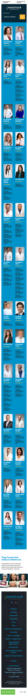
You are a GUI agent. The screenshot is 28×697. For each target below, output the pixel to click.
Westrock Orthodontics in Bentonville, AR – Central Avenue (8, 236)
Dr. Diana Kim (8, 344)
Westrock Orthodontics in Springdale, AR (19, 352)
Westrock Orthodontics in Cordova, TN (19, 155)
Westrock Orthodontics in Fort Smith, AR (19, 185)
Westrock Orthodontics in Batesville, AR (19, 99)
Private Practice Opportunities (14, 643)
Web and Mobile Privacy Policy (14, 651)
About (14, 622)
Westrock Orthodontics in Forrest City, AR (8, 279)
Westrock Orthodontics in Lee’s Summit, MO (8, 441)
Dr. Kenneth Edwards (7, 120)
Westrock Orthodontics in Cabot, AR (19, 95)
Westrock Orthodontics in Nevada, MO (8, 470)
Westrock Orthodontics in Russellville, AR (8, 188)
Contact (13, 661)
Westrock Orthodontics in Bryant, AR (19, 296)
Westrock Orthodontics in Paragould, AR (19, 86)
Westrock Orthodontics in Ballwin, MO (8, 387)
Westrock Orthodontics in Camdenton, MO (8, 324)
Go (22, 17)
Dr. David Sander (18, 430)
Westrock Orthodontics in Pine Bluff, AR (19, 274)
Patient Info (13, 615)
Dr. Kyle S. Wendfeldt (18, 527)
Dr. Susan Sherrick (7, 495)
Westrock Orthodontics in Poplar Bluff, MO (8, 49)
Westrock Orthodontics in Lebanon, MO (19, 474)
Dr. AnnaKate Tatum (19, 495)
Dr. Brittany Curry (7, 75)
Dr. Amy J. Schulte (18, 463)
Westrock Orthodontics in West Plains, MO (19, 437)
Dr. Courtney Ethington (19, 120)
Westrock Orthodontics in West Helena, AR (8, 275)
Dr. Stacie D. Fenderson (8, 148)
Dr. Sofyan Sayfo (7, 463)
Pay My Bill (13, 619)
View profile (7, 45)
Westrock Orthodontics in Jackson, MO (19, 49)
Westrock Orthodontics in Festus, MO (8, 354)
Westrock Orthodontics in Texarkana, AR (19, 270)
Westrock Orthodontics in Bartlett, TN (19, 159)
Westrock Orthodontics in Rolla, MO (19, 127)
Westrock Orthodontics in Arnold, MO (8, 359)
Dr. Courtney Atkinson (8, 42)
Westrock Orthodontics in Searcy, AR (19, 82)
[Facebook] (12, 602)
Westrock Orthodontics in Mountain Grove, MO (19, 441)
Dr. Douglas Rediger (19, 380)
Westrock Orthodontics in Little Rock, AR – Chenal (8, 533)
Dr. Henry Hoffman (18, 317)
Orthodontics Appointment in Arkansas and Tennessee (14, 669)
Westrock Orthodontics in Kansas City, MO (8, 127)
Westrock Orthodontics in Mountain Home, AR (19, 534)
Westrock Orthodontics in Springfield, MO (19, 470)
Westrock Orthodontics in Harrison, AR (19, 502)
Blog (13, 626)
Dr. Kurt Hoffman (6, 317)
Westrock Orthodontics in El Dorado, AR (19, 292)
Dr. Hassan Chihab (19, 42)
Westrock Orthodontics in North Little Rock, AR (8, 193)
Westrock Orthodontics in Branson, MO (19, 506)
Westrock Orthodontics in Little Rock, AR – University (19, 230)
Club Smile (13, 632)
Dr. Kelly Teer (8, 526)
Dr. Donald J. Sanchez (8, 430)
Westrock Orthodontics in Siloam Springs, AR (8, 226)
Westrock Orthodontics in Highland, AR (19, 539)
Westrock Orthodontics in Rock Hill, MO (8, 350)
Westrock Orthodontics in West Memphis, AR (8, 270)
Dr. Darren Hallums (7, 219)
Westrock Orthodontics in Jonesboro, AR (19, 91)
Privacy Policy (13, 647)
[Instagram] (16, 602)
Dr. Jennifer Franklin (19, 148)
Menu (21, 692)
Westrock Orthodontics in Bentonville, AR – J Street (8, 241)
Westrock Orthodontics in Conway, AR (8, 198)
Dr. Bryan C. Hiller (19, 263)
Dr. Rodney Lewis (19, 345)
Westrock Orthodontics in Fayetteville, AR (8, 231)
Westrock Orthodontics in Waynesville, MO (8, 159)
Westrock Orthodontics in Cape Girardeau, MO (19, 54)
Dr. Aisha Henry (6, 263)
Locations (13, 609)
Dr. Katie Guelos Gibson (6, 181)
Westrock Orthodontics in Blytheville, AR (8, 284)
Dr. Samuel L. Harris (19, 219)
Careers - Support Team (13, 639)
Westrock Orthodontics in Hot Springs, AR (8, 82)
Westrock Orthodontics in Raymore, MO (8, 437)
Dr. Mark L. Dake (18, 75)
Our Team (13, 612)
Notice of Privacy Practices (14, 656)
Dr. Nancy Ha (19, 179)
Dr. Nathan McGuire (7, 380)
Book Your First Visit (8, 692)
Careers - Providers (13, 636)
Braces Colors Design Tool (13, 629)
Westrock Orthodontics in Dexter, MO (8, 53)
